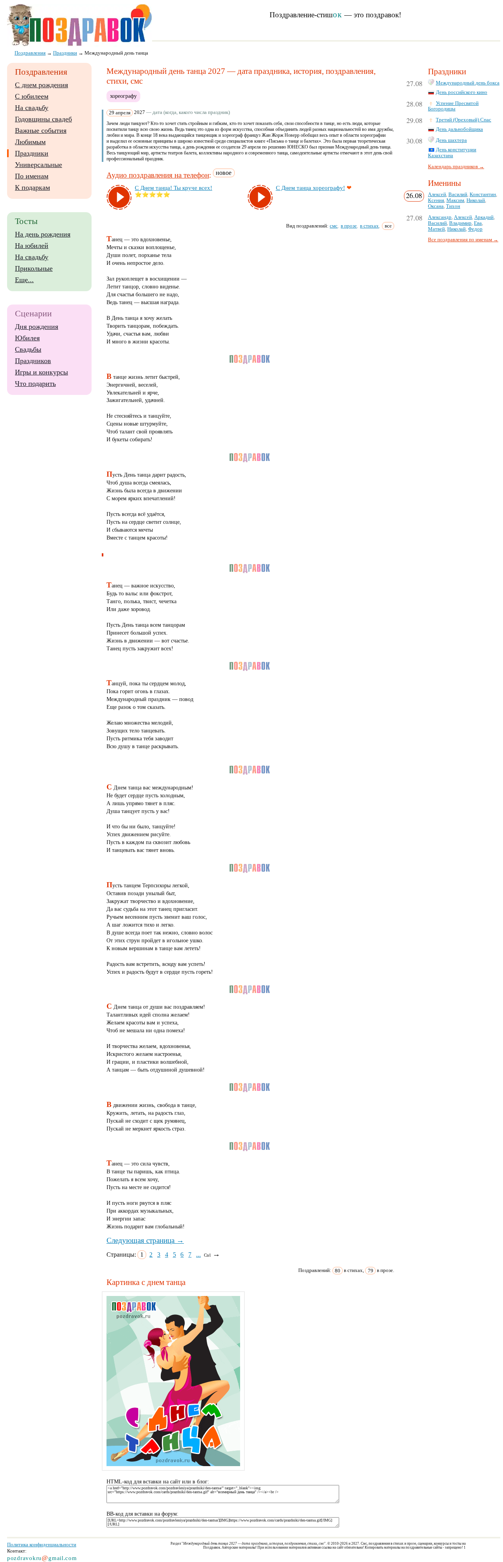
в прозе (349, 226)
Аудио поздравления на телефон (157, 175)
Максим (455, 200)
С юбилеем (31, 96)
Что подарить (35, 383)
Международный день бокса (467, 83)
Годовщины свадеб (43, 119)
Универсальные (38, 165)
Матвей (436, 229)
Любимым (30, 142)
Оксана (436, 206)
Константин (483, 194)
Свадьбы (28, 349)
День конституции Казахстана (452, 152)
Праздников (33, 361)
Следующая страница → (145, 1240)
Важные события (40, 130)
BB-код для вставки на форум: (142, 1514)
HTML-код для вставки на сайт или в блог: (157, 1482)
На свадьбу (31, 108)
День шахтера (451, 140)
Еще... (24, 280)
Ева (478, 223)
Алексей (437, 194)
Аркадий (484, 217)
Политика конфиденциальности (41, 1544)
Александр (440, 217)
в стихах (369, 226)
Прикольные (34, 268)
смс (334, 226)
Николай (475, 200)
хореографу (123, 96)
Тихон (453, 206)
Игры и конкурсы (41, 372)
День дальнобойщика (459, 129)
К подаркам (32, 187)
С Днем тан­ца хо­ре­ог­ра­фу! (310, 188)
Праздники (31, 153)
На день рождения (42, 234)
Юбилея (27, 338)
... (198, 1254)
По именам (31, 176)
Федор (475, 229)
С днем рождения (41, 85)
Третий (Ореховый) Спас (463, 120)
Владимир (460, 223)
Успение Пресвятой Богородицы (453, 106)
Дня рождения (36, 326)
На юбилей (31, 246)
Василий (457, 194)
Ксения (436, 200)
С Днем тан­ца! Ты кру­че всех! (173, 188)
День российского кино (461, 92)
